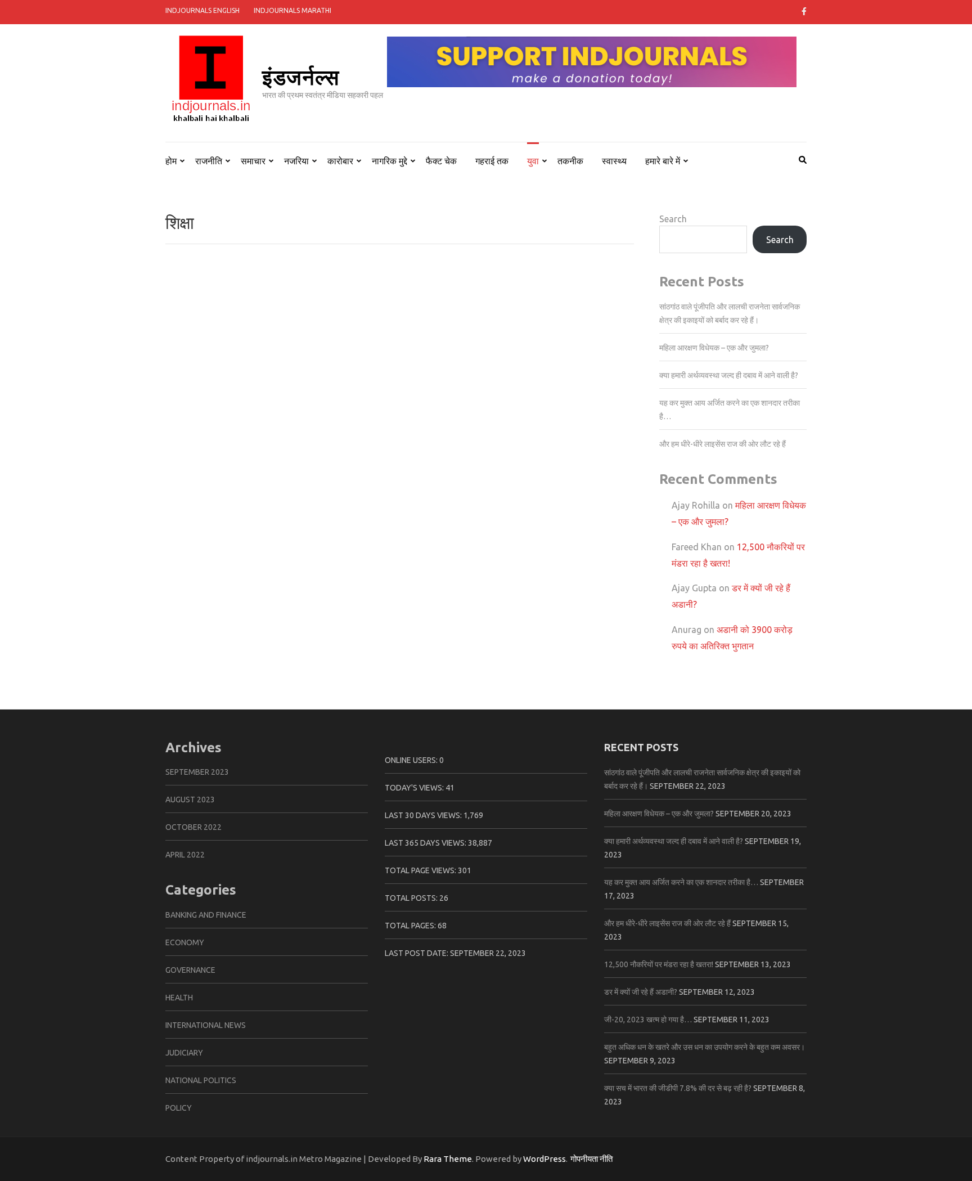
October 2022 (193, 827)
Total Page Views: (421, 870)
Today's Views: (415, 787)
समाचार (253, 161)
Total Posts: (412, 897)
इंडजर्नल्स (300, 76)
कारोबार (340, 161)
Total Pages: (411, 925)
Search (673, 219)
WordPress (544, 1159)
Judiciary (184, 1052)
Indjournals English (202, 10)
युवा (533, 161)
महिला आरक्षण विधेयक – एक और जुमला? (714, 347)
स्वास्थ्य (614, 161)
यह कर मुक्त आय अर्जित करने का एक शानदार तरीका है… (681, 882)
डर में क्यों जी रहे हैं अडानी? (640, 991)
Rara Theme (448, 1159)
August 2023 (190, 799)
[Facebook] (804, 11)
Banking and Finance (205, 914)
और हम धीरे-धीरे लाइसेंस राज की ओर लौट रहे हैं (722, 443)
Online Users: (412, 760)
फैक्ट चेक (441, 161)
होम (171, 161)
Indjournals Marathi (292, 10)
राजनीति (208, 161)
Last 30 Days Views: (424, 815)
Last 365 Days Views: (426, 842)
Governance (190, 970)
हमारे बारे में (662, 161)
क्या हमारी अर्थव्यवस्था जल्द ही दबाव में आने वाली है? (728, 375)
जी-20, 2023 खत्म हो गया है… (648, 1019)
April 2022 (185, 854)
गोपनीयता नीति (591, 1159)
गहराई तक (491, 161)
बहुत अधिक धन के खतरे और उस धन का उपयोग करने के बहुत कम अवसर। (704, 1047)
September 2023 (197, 771)
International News (205, 1025)
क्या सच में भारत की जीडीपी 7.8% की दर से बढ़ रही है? (678, 1088)
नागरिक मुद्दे (389, 161)
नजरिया (296, 161)
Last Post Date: (417, 953)
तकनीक (570, 161)
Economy (184, 942)
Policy (178, 1107)
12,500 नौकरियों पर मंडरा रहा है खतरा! (658, 964)
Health (179, 997)
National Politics (200, 1080)
